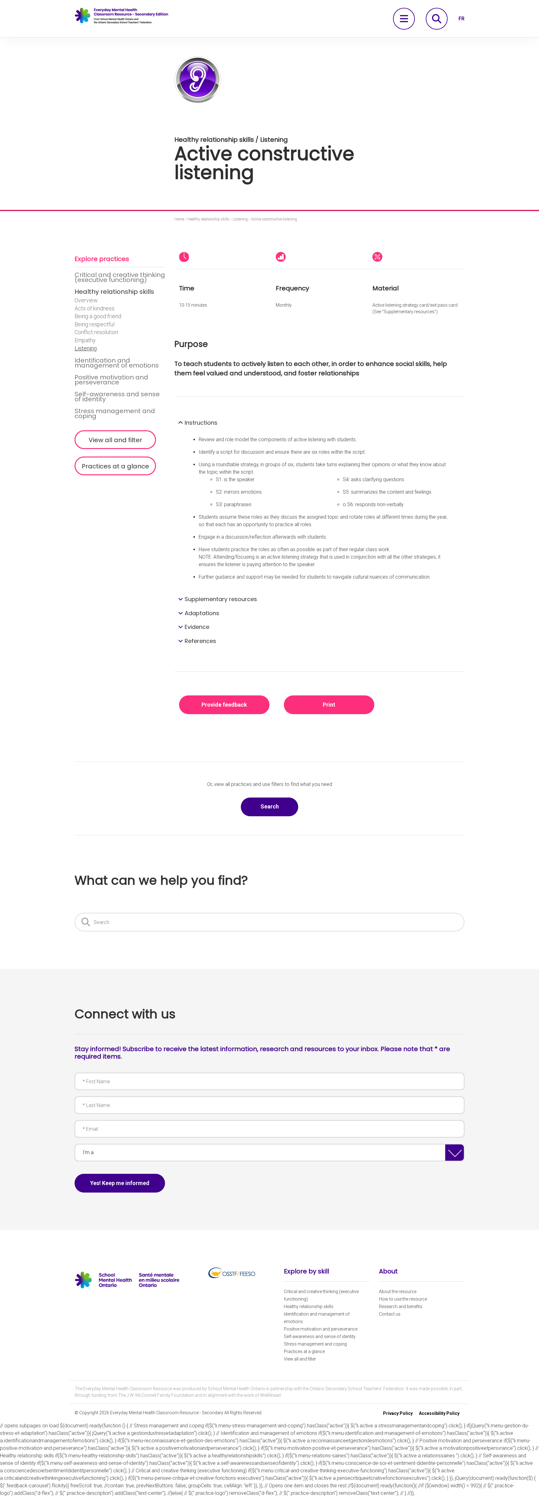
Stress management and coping (115, 413)
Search (279, 806)
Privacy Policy (398, 1413)
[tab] (319, 423)
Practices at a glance (115, 466)
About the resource (397, 1291)
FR (461, 19)
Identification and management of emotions (117, 363)
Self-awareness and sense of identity (117, 397)
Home (179, 219)
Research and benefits (400, 1306)
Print (329, 704)
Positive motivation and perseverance (111, 380)
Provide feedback (224, 704)
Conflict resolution (96, 332)
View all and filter (115, 440)
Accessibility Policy (439, 1413)
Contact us (390, 1314)
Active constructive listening (274, 219)
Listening (86, 348)
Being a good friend (98, 316)
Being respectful (94, 324)
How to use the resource (403, 1299)
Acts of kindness (94, 308)
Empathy (85, 340)
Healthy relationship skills (114, 291)
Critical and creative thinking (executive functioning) (120, 277)
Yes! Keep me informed (119, 1183)
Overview (86, 300)
